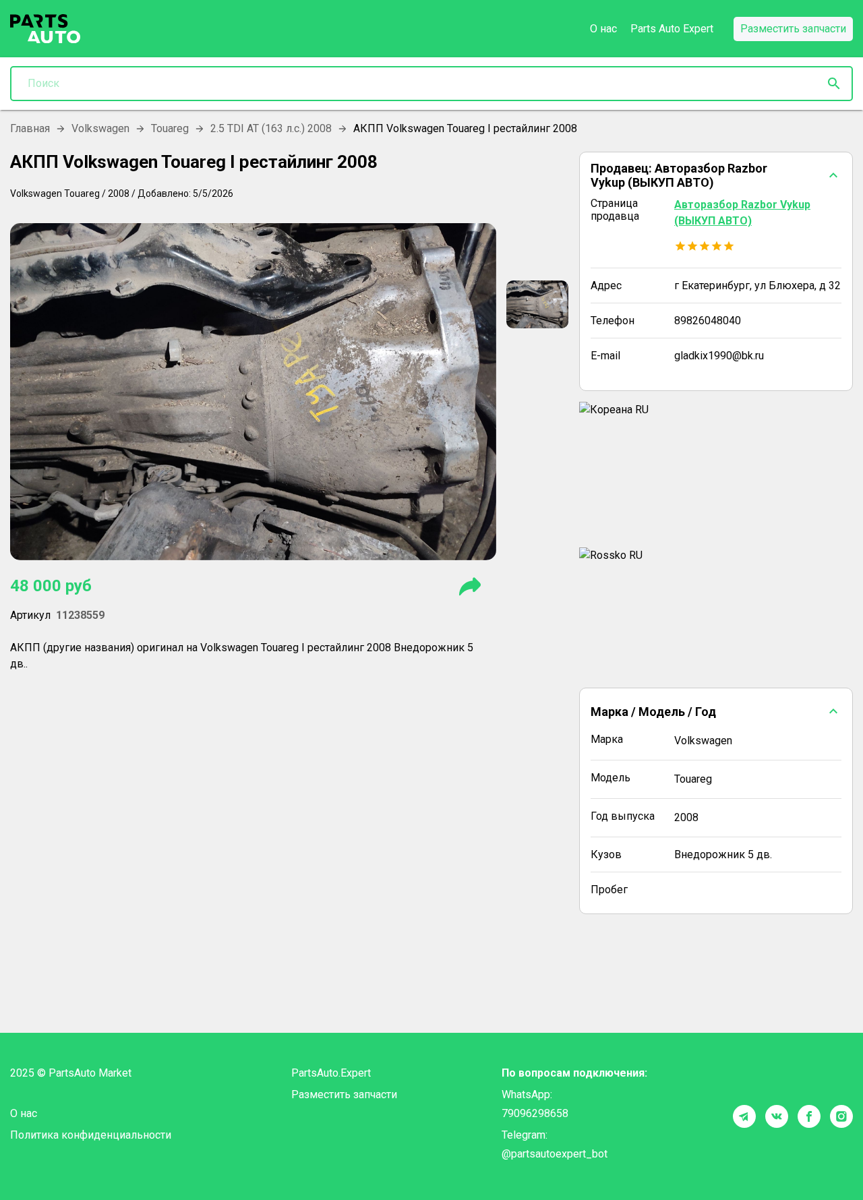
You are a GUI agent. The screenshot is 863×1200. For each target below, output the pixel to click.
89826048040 (707, 320)
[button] (716, 175)
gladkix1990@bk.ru (719, 355)
